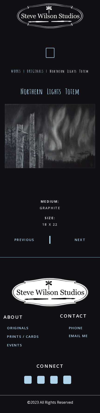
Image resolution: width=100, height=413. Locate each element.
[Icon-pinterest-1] (57, 36)
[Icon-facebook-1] (29, 36)
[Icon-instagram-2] (71, 36)
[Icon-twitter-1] (43, 36)
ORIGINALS (35, 71)
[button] (50, 53)
